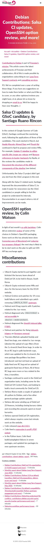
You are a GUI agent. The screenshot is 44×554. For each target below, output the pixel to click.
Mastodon (23, 527)
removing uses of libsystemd (15, 241)
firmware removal (21, 334)
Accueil (7, 51)
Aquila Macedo (8, 144)
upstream (32, 303)
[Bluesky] (19, 534)
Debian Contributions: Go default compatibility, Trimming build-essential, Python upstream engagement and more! (22, 490)
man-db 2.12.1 (23, 426)
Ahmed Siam (21, 144)
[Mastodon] (19, 527)
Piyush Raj (35, 144)
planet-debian (18, 456)
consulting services (29, 80)
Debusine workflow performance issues (19, 506)
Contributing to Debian (12, 63)
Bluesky (23, 534)
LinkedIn (23, 531)
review (19, 231)
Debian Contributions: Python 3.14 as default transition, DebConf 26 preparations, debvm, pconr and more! (22, 478)
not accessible (11, 317)
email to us (17, 102)
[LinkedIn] (19, 531)
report (26, 456)
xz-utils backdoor (28, 227)
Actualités (15, 51)
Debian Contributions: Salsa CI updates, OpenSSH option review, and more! (21, 54)
